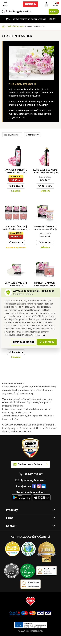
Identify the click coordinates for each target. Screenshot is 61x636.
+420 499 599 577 (32, 474)
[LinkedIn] (43, 486)
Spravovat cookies (23, 341)
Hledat (53, 11)
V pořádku (48, 341)
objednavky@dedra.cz (33, 480)
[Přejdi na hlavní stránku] (30, 4)
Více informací (38, 335)
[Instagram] (39, 486)
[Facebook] (34, 486)
